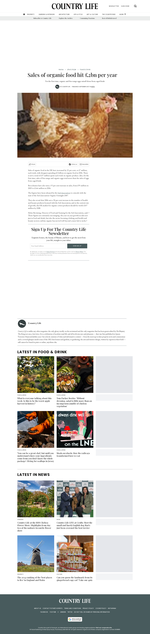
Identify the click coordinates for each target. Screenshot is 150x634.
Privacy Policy (88, 608)
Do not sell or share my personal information (92, 612)
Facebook (44, 612)
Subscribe (125, 6)
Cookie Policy (101, 608)
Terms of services (50, 251)
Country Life (66, 87)
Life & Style (78, 14)
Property (31, 14)
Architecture (64, 14)
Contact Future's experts (52, 608)
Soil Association (64, 193)
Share (33, 164)
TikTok (69, 612)
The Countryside (109, 14)
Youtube (53, 612)
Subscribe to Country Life (42, 18)
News (93, 87)
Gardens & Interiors (47, 14)
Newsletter (85, 164)
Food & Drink (85, 69)
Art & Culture (92, 14)
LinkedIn (63, 612)
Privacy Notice (79, 251)
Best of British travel (109, 18)
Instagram (112, 608)
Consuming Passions (87, 18)
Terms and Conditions (72, 608)
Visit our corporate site (104, 627)
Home (61, 69)
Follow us (74, 164)
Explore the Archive (66, 18)
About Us (37, 608)
